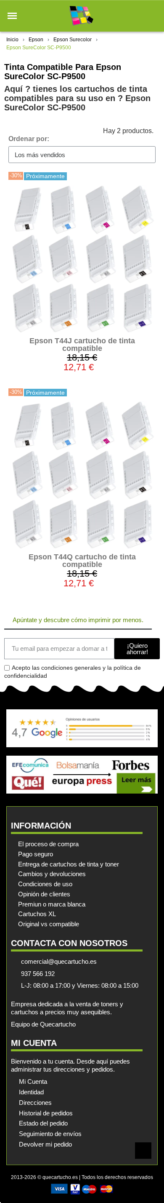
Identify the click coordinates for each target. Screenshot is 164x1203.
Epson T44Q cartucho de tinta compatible (82, 561)
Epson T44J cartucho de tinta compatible (82, 345)
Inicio (12, 40)
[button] (12, 16)
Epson (36, 40)
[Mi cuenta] (138, 15)
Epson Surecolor (72, 40)
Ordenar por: (28, 138)
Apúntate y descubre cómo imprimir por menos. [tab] (78, 619)
